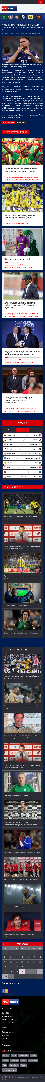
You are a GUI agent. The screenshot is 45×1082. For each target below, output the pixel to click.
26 (22, 971)
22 (40, 966)
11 (17, 962)
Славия (33, 1055)
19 (22, 966)
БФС (4, 1065)
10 (11, 962)
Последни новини (15, 650)
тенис (24, 1060)
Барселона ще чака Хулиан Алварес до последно (19, 935)
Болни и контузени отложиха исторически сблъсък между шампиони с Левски (20, 737)
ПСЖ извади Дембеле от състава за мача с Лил (22, 852)
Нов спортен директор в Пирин (16, 795)
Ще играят (22, 430)
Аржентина (21, 122)
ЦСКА (14, 1055)
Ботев (23, 1065)
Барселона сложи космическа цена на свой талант (20, 707)
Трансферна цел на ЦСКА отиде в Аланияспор (22, 633)
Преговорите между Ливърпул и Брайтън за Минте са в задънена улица (21, 677)
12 (22, 962)
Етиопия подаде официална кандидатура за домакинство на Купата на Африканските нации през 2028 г (22, 179)
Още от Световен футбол (15, 132)
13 (28, 962)
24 (11, 971)
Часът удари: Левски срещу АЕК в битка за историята (20, 517)
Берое (5, 1060)
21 (34, 966)
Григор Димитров (9, 1070)
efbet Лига (33, 1060)
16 (5, 966)
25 (17, 971)
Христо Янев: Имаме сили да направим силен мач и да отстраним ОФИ (22, 547)
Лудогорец (23, 1055)
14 (34, 962)
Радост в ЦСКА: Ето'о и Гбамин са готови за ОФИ (22, 879)
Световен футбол (34, 33)
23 (5, 971)
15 (40, 962)
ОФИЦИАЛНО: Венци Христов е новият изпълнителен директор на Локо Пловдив (20, 823)
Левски (5, 1055)
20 (28, 966)
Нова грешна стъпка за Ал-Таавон (17, 223)
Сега (9, 430)
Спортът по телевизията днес (15, 606)
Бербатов (14, 1060)
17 (11, 966)
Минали (35, 430)
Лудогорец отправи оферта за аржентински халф (21, 577)
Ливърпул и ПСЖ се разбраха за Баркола (19, 907)
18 (17, 966)
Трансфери (14, 1065)
